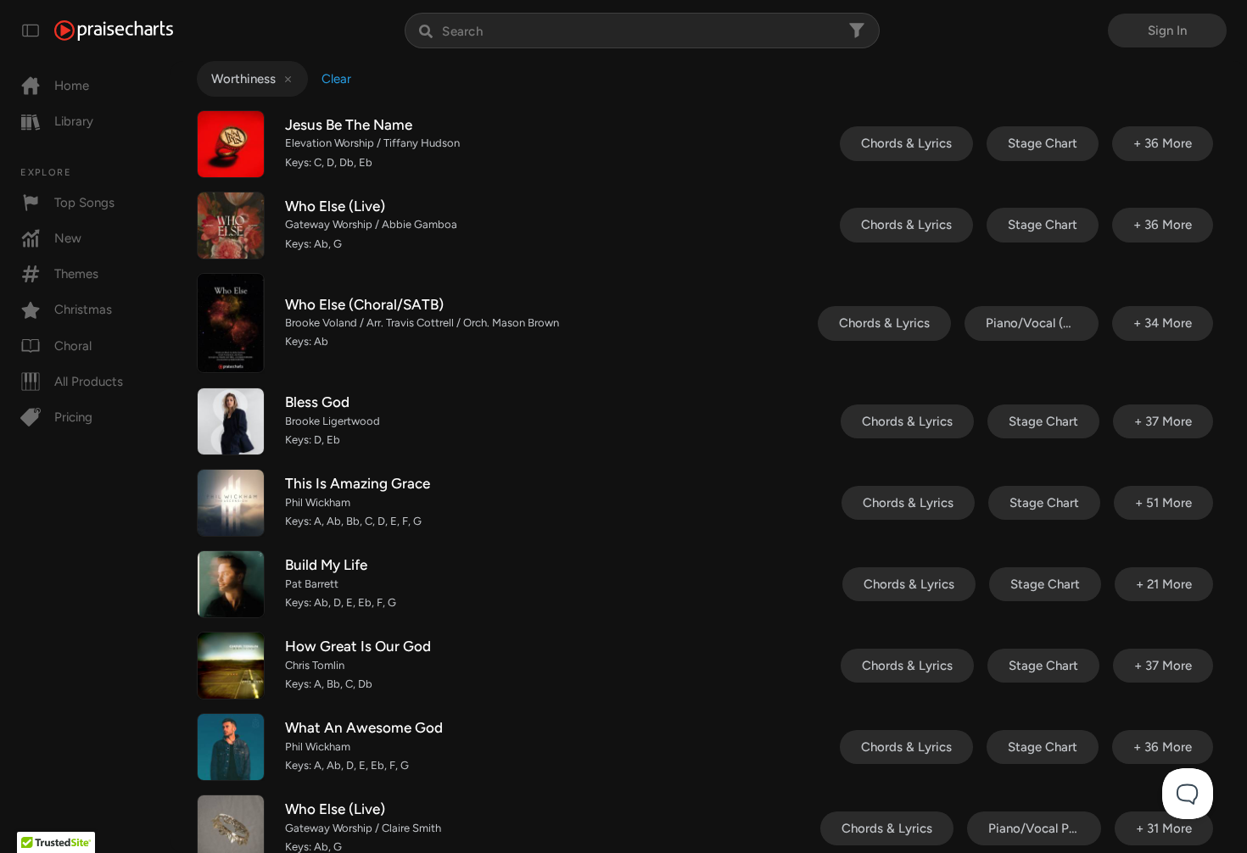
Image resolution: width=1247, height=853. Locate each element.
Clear (336, 78)
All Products (88, 381)
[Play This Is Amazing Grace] (231, 503)
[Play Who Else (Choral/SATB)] (231, 323)
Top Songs (84, 202)
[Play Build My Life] (231, 584)
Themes (76, 274)
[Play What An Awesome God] (231, 747)
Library (73, 121)
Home (71, 85)
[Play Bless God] (231, 421)
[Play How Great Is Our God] (231, 665)
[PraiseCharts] (113, 30)
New (67, 238)
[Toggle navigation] (30, 30)
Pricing (73, 417)
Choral (73, 346)
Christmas (83, 309)
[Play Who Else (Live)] (231, 225)
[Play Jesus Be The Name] (231, 144)
